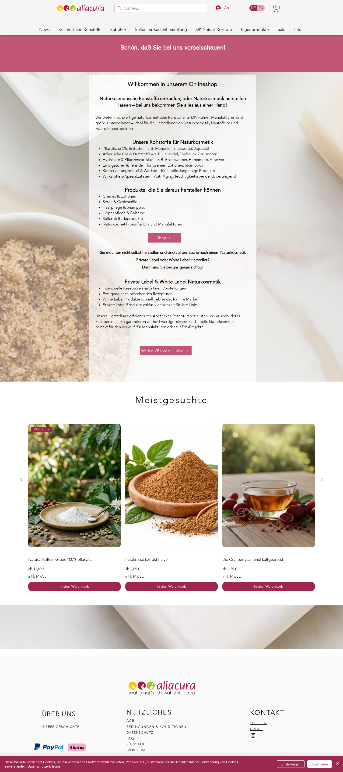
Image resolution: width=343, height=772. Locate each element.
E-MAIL (256, 729)
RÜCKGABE (137, 744)
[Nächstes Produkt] (321, 479)
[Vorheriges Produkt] (21, 479)
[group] (171, 504)
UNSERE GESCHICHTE (60, 727)
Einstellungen (291, 764)
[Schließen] (337, 764)
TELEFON (258, 723)
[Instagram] (253, 735)
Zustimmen (319, 764)
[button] (276, 8)
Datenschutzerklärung (44, 766)
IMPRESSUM (135, 750)
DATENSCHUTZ (139, 732)
